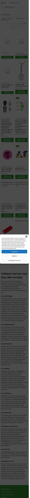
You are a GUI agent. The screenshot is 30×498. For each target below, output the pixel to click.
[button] (26, 236)
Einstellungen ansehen (14, 260)
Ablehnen (14, 256)
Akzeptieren (14, 251)
